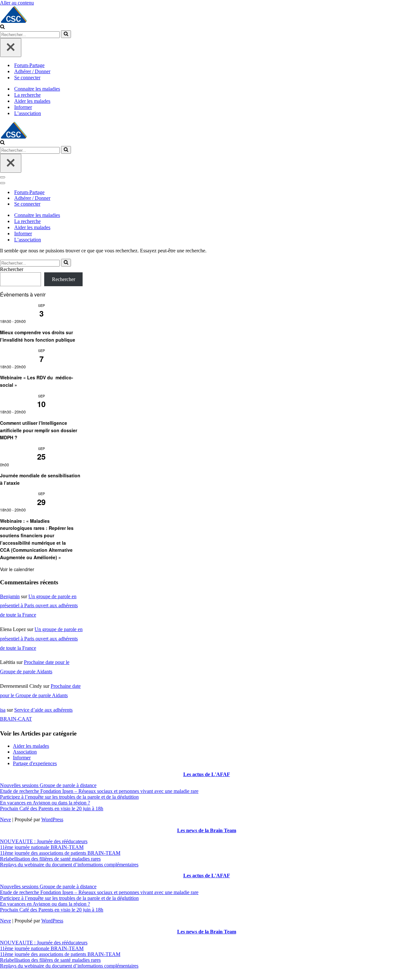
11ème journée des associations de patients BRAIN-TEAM (60, 853)
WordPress (52, 819)
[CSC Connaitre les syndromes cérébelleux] (206, 15)
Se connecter (27, 77)
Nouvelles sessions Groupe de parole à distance (48, 785)
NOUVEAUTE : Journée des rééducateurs (43, 841)
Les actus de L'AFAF (206, 774)
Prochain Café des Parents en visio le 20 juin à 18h (51, 808)
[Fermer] (10, 47)
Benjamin (10, 596)
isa (2, 710)
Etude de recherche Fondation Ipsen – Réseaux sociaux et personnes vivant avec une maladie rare (99, 791)
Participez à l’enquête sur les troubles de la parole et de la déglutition (69, 797)
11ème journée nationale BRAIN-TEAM (42, 847)
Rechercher (11, 269)
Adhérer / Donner (32, 71)
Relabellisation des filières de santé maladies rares (50, 859)
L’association (27, 113)
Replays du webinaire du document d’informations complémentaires (69, 864)
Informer (23, 107)
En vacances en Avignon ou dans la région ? (45, 802)
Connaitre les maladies (37, 89)
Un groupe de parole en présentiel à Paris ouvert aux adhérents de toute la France (39, 606)
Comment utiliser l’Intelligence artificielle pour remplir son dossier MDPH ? (38, 430)
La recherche (27, 95)
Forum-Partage (29, 65)
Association (25, 752)
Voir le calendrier (17, 569)
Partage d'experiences (35, 763)
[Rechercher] (2, 27)
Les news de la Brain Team (206, 830)
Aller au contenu (17, 2)
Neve (5, 819)
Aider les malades (32, 101)
